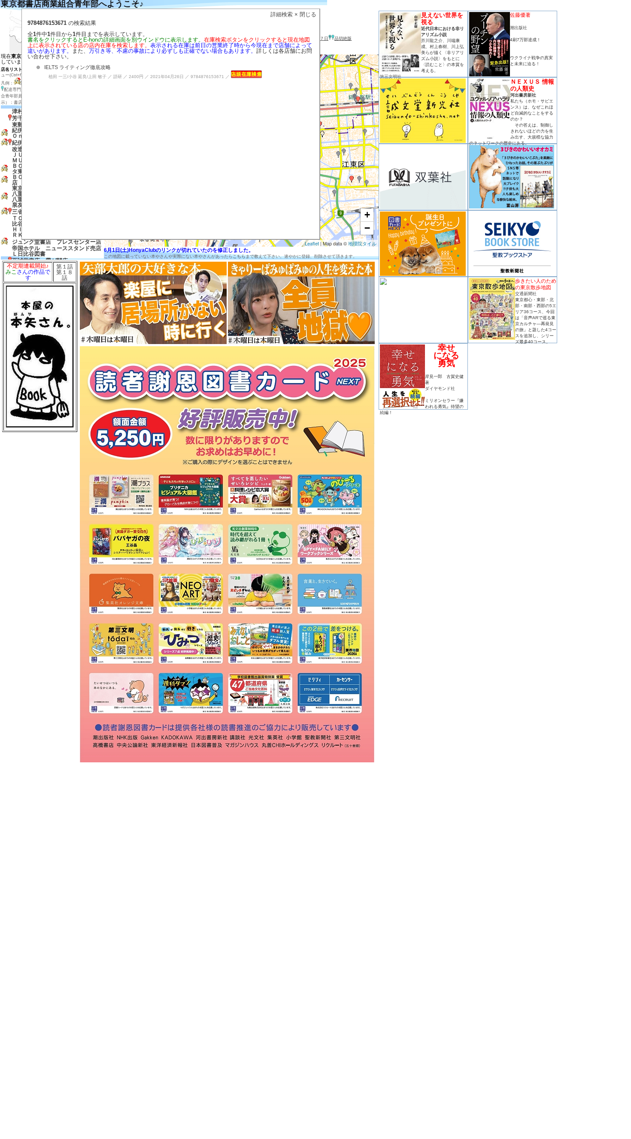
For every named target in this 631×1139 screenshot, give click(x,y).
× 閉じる (305, 14)
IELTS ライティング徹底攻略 (77, 67)
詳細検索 (281, 14)
